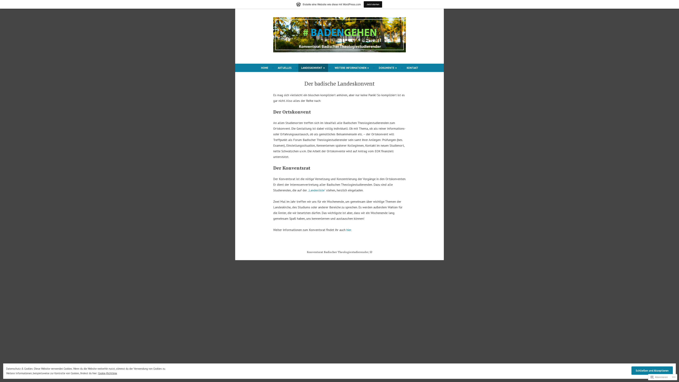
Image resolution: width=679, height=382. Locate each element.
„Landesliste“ (316, 190)
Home (264, 68)
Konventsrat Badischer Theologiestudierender (337, 252)
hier (348, 230)
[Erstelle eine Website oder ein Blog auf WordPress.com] (371, 252)
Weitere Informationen (350, 68)
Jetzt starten (373, 4)
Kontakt (412, 68)
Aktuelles (285, 68)
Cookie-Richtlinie (107, 373)
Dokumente (386, 68)
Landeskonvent (311, 68)
